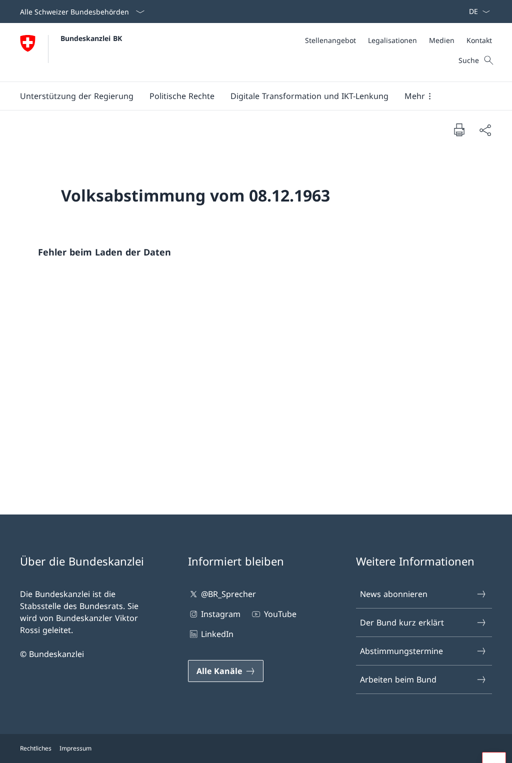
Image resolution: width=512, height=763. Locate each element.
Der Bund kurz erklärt (402, 622)
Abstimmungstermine (401, 651)
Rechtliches (36, 748)
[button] (77, 96)
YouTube (280, 614)
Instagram (220, 614)
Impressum (76, 748)
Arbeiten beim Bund (398, 679)
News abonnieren (394, 594)
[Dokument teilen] (485, 130)
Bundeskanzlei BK (91, 38)
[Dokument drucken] (459, 129)
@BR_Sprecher (228, 594)
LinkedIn (217, 634)
